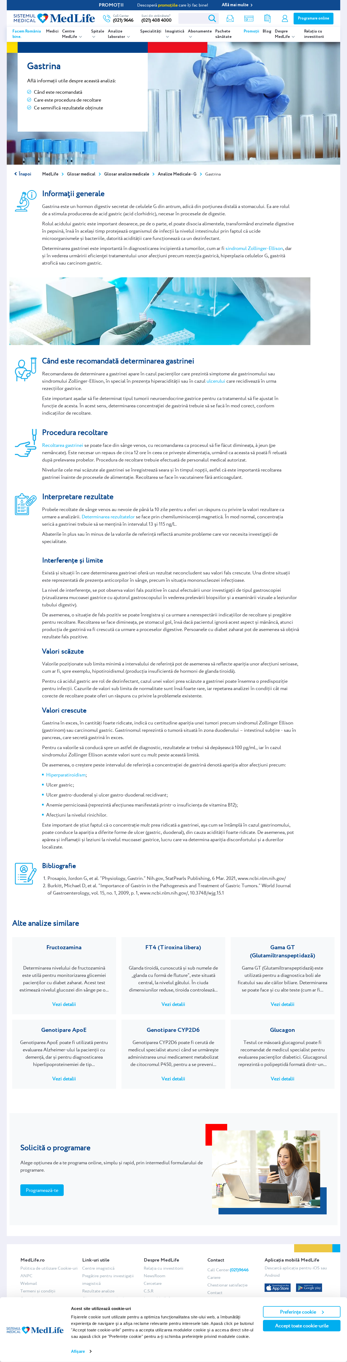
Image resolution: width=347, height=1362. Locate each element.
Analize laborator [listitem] (117, 34)
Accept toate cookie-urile (302, 1325)
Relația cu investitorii (314, 34)
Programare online (313, 18)
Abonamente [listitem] (200, 31)
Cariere (213, 1277)
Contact (215, 1292)
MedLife (50, 174)
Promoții (251, 31)
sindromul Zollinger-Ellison (254, 248)
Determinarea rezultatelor (108, 516)
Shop (248, 18)
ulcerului (216, 381)
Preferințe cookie (298, 1312)
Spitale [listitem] (97, 31)
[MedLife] (54, 18)
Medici (52, 31)
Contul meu (285, 18)
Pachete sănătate (223, 34)
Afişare (78, 1351)
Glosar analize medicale (126, 174)
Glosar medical (81, 174)
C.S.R (148, 1290)
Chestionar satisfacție (227, 1285)
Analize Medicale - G (177, 174)
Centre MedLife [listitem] (70, 34)
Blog (267, 31)
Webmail (28, 1283)
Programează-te (42, 1190)
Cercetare (153, 1283)
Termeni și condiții (37, 1290)
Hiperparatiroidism (65, 775)
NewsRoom (154, 1275)
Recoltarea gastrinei (62, 445)
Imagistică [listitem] (174, 31)
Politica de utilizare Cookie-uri (49, 1268)
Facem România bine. (26, 34)
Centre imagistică (98, 1268)
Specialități (150, 31)
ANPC (26, 1275)
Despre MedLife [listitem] (283, 34)
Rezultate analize (267, 18)
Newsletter (230, 18)
